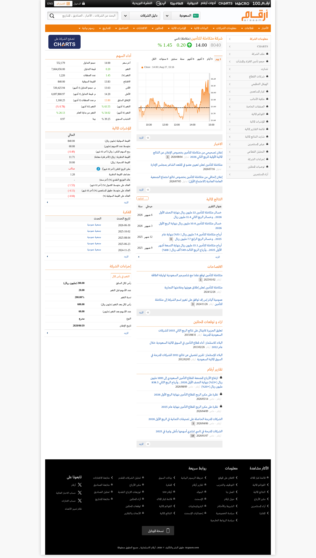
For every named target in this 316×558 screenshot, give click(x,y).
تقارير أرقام (197, 485)
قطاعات (248, 28)
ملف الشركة (258, 54)
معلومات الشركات (226, 28)
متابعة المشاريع (102, 499)
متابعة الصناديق (102, 485)
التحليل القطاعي (256, 152)
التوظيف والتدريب (225, 485)
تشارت (264, 69)
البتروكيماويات (196, 506)
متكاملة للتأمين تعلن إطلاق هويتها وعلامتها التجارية (193, 288)
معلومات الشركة (259, 39)
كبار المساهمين (257, 92)
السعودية (185, 16)
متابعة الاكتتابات (101, 478)
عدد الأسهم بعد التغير (117, 311)
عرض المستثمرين (256, 144)
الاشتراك (61, 4)
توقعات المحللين (133, 506)
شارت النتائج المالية (255, 137)
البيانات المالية (200, 28)
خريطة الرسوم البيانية (192, 478)
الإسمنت (199, 499)
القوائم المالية (258, 114)
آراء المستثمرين (260, 174)
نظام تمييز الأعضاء (73, 508)
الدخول (77, 4)
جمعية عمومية (94, 224)
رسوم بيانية (87, 28)
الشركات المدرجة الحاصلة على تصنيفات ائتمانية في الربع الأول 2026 (185, 419)
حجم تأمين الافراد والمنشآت (250, 61)
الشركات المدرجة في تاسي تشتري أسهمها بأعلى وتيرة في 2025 (189, 431)
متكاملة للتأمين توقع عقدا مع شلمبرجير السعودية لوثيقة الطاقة (186, 275)
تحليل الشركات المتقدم (129, 478)
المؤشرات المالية (178, 28)
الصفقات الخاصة (255, 107)
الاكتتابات (141, 28)
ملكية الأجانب (257, 99)
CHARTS (262, 46)
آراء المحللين (135, 499)
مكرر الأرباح (259, 499)
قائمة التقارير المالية (255, 129)
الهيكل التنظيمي (259, 84)
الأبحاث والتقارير (132, 513)
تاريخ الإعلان (125, 325)
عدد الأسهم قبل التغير (120, 290)
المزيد (217, 257)
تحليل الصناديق (102, 492)
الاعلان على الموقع (226, 478)
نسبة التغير (126, 297)
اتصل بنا (230, 492)
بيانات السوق (165, 478)
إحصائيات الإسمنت (193, 513)
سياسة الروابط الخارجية (222, 520)
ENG (50, 3)
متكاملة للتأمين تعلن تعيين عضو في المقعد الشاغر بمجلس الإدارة (186, 165)
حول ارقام (229, 499)
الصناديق (123, 28)
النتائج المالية (259, 492)
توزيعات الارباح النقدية (129, 492)
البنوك (200, 492)
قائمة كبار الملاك (257, 478)
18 (192, 435)
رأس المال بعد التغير (116, 304)
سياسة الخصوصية (225, 513)
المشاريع (106, 28)
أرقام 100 (167, 492)
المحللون (159, 28)
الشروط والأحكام (225, 506)
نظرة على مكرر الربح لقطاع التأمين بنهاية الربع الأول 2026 (186, 395)
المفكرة (262, 513)
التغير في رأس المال (121, 276)
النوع (129, 318)
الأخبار (264, 28)
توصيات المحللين (256, 167)
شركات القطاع (257, 76)
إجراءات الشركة (256, 159)
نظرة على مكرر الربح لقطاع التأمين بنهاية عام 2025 (189, 407)
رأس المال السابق (123, 283)
